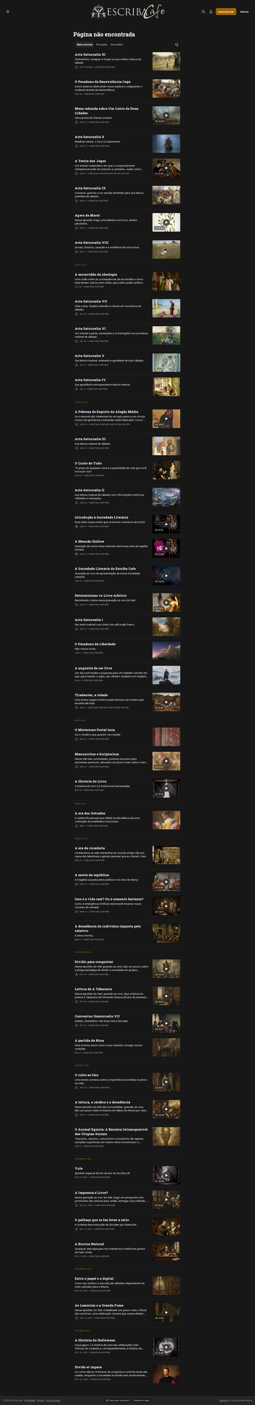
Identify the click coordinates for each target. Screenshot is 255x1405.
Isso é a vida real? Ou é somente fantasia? (109, 899)
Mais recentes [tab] (85, 44)
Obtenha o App (141, 1400)
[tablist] (100, 44)
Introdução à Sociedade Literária (101, 517)
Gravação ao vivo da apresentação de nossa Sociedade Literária (107, 575)
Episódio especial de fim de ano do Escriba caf (102, 1173)
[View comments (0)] (101, 98)
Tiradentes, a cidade (91, 695)
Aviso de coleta (53, 1400)
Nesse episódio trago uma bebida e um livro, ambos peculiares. (106, 221)
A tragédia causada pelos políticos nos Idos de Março (106, 879)
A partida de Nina (89, 1040)
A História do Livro (90, 781)
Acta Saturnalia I (89, 619)
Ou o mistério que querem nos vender (98, 734)
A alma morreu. (84, 935)
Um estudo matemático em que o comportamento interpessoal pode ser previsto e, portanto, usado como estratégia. (108, 167)
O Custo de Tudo (88, 463)
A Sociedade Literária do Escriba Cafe (105, 568)
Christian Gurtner (105, 67)
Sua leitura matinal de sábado (92, 443)
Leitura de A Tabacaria (93, 989)
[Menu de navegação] (7, 11)
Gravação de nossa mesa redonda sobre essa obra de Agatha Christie (111, 547)
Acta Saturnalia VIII (92, 242)
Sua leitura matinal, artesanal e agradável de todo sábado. (109, 360)
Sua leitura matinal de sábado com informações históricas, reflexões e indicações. (109, 496)
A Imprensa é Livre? (91, 1192)
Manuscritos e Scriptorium (97, 754)
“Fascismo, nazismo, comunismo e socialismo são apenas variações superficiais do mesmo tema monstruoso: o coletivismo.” (109, 1140)
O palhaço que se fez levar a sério (102, 1220)
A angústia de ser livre (93, 668)
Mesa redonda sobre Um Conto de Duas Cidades (106, 110)
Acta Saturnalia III (90, 439)
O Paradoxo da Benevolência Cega (102, 81)
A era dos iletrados (90, 813)
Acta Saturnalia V (89, 355)
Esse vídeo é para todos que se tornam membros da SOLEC (110, 522)
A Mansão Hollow (89, 541)
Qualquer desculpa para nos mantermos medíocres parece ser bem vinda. (110, 1250)
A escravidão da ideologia (96, 274)
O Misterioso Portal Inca (95, 730)
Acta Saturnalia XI (90, 54)
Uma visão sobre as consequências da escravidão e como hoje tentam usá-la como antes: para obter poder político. (109, 280)
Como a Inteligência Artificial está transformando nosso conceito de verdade (108, 905)
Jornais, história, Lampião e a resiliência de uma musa (107, 247)
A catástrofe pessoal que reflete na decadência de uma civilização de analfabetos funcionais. (107, 819)
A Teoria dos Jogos (90, 161)
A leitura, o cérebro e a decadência (102, 1102)
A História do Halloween (95, 1340)
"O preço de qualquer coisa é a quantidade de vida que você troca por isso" (110, 469)
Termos (40, 1400)
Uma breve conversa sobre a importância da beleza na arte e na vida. (111, 1081)
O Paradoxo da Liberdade (95, 644)
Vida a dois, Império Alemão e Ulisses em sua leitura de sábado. (108, 307)
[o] (166, 115)
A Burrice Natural (89, 1244)
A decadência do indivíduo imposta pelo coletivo (108, 928)
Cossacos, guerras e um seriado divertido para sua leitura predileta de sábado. (109, 194)
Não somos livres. (85, 648)
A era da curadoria (90, 848)
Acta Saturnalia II (89, 490)
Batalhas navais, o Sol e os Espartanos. (98, 141)
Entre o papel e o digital (94, 1278)
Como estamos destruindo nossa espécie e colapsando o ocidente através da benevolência (108, 88)
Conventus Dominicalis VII (97, 1016)
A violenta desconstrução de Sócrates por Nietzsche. (106, 1224)
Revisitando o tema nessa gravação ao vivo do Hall (105, 600)
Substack (223, 1400)
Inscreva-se (226, 11)
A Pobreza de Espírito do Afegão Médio (106, 411)
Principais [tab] (101, 44)
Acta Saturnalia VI (90, 328)
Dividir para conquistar (94, 961)
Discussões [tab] (117, 44)
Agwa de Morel (87, 215)
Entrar (244, 11)
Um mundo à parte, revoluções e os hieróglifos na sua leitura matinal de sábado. (111, 334)
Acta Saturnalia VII (91, 301)
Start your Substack (119, 1400)
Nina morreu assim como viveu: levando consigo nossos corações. (108, 1046)
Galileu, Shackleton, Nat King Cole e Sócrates (101, 1021)
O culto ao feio (86, 1075)
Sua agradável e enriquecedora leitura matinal (102, 384)
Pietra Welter (121, 173)
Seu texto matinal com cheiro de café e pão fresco (104, 624)
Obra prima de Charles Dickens (93, 117)
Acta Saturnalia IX (90, 188)
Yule (79, 1168)
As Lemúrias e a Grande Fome (99, 1305)
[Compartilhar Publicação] (210, 11)
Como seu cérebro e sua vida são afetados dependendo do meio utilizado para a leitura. (110, 1284)
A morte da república (92, 875)
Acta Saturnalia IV (90, 380)
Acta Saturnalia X (89, 137)
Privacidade (29, 1400)
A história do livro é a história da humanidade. (102, 786)
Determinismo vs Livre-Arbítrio (100, 595)
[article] (127, 63)
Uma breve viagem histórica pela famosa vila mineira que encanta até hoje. (109, 701)
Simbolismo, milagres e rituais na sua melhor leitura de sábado (108, 60)
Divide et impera (88, 1367)
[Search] (203, 11)
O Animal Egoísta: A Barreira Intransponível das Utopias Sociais (111, 1131)
